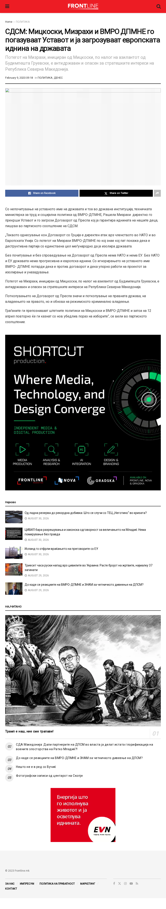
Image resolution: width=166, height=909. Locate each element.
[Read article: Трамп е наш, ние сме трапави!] (83, 670)
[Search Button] (158, 6)
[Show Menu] (7, 6)
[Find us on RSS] (137, 883)
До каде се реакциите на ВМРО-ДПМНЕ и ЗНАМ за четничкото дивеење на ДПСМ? (84, 584)
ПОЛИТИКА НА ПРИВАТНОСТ (57, 883)
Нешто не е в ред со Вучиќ (36, 767)
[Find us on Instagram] (125, 883)
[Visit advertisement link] (83, 815)
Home (8, 21)
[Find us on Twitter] (119, 883)
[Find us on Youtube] (131, 883)
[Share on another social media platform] (157, 193)
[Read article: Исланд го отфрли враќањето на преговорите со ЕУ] (13, 553)
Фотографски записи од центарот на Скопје (49, 775)
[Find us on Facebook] (114, 883)
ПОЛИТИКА (23, 21)
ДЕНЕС (58, 77)
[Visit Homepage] (83, 6)
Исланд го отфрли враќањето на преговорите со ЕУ (61, 548)
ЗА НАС (9, 883)
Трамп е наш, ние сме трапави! (29, 731)
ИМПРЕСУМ (27, 883)
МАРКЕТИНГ (87, 883)
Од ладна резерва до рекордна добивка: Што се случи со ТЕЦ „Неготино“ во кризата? (86, 513)
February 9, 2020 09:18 (19, 77)
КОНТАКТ (11, 888)
